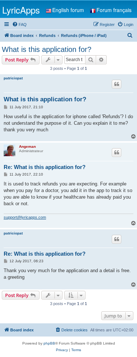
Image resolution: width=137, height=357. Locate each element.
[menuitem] (19, 24)
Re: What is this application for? (44, 167)
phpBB (49, 343)
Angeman (27, 146)
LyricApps (21, 9)
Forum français (114, 10)
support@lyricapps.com (25, 217)
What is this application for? (46, 49)
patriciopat (13, 78)
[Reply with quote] (116, 84)
